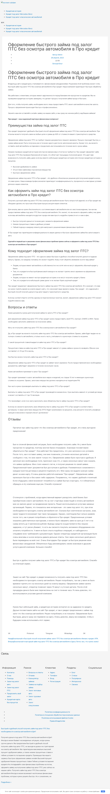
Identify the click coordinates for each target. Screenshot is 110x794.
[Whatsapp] (94, 3)
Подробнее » (6, 782)
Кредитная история (13, 11)
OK (103, 791)
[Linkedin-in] (38, 660)
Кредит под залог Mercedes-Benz (19, 14)
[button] (55, 22)
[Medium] (32, 660)
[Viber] (50, 660)
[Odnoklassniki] (88, 3)
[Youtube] (100, 3)
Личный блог (57, 64)
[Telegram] (77, 3)
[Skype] (44, 660)
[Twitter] (91, 673)
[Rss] (56, 660)
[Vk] (83, 3)
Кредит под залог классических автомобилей (24, 17)
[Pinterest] (106, 3)
